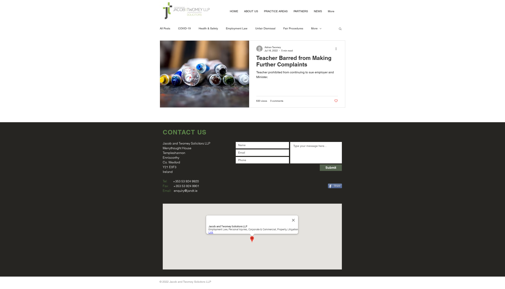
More (314, 28)
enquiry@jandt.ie (185, 191)
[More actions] (337, 48)
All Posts (165, 28)
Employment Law (236, 28)
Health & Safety (208, 28)
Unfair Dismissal (265, 28)
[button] (340, 29)
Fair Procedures (293, 28)
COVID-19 (184, 28)
